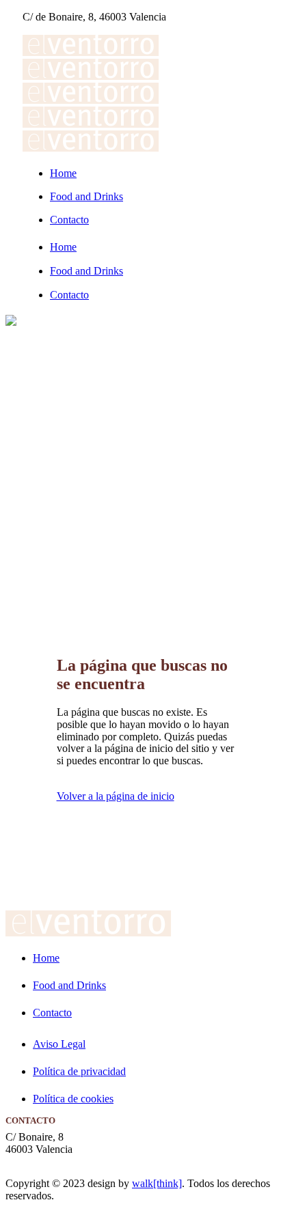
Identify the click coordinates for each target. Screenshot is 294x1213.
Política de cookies (73, 1098)
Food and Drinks (69, 985)
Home (46, 958)
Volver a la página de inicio (115, 796)
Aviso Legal (59, 1044)
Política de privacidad (79, 1071)
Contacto (52, 1012)
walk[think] (157, 1183)
